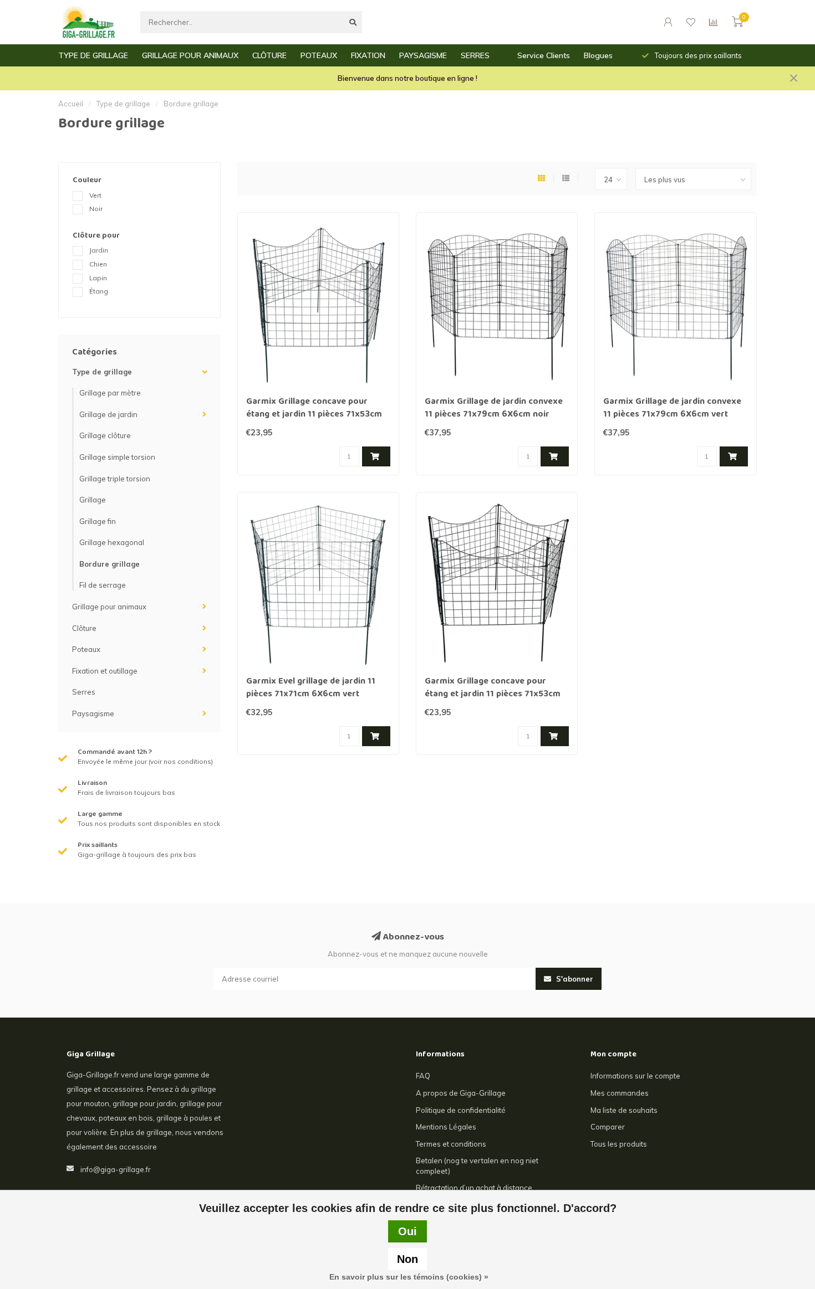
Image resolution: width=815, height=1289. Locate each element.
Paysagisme (93, 713)
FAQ (423, 1075)
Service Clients (543, 55)
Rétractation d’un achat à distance (474, 1187)
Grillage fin (97, 521)
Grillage (92, 499)
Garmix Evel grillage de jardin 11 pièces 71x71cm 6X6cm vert (310, 688)
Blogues (598, 55)
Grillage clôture (105, 435)
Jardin (98, 250)
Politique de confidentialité (461, 1110)
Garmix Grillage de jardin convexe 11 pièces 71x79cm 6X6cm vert (672, 408)
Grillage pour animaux (109, 606)
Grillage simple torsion (117, 457)
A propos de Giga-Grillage (461, 1092)
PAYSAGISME (423, 55)
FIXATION (368, 55)
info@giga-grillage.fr (115, 1169)
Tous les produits (618, 1143)
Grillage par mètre (110, 392)
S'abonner (573, 978)
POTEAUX (318, 55)
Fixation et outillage (104, 670)
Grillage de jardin (108, 414)
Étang (98, 291)
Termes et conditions (451, 1143)
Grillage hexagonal (111, 542)
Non (407, 1259)
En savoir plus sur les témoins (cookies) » (408, 1276)
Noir (96, 208)
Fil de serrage (102, 585)
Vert (95, 195)
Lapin (98, 278)
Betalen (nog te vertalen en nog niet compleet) (477, 1165)
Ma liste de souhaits (624, 1110)
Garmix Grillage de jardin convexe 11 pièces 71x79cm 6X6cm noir (494, 408)
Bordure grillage (109, 563)
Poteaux (86, 649)
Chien (98, 264)
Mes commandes (619, 1092)
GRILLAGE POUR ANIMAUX (190, 55)
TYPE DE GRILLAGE (93, 55)
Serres (83, 691)
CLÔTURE (269, 55)
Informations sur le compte (635, 1075)
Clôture (84, 628)
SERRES (475, 55)
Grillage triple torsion (114, 478)
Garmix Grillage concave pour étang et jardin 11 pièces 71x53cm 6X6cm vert (314, 414)
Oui (407, 1231)
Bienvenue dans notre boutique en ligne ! (407, 78)
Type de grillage (102, 371)
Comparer (607, 1126)
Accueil (70, 103)
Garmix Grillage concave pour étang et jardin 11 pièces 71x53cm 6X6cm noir (493, 694)
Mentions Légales (446, 1126)
